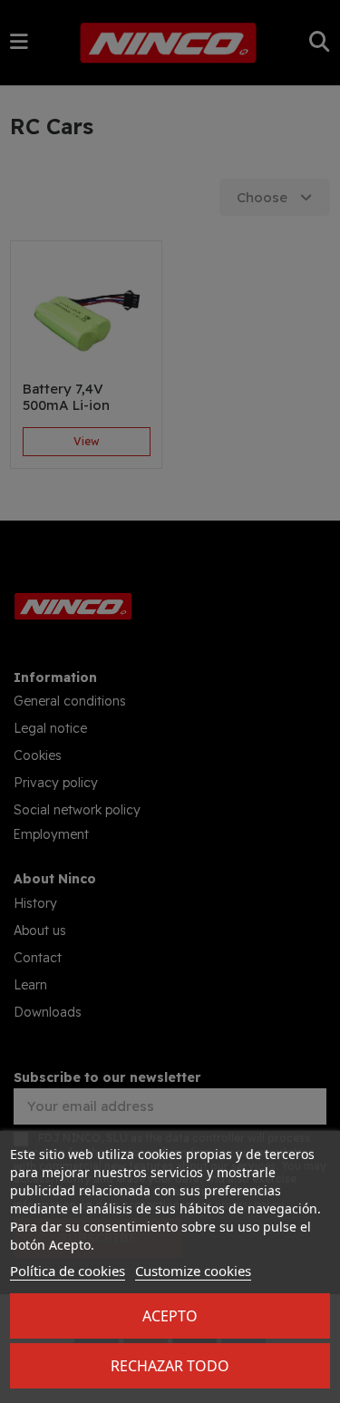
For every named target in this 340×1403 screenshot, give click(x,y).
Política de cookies (67, 1271)
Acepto (170, 1316)
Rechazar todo (170, 1366)
